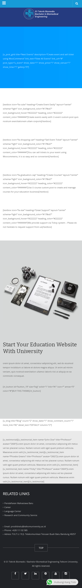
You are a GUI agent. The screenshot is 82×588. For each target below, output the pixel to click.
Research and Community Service (20, 515)
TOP (41, 548)
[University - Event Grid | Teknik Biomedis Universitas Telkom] (41, 17)
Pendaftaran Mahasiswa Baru (18, 503)
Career (7, 507)
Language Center (12, 511)
